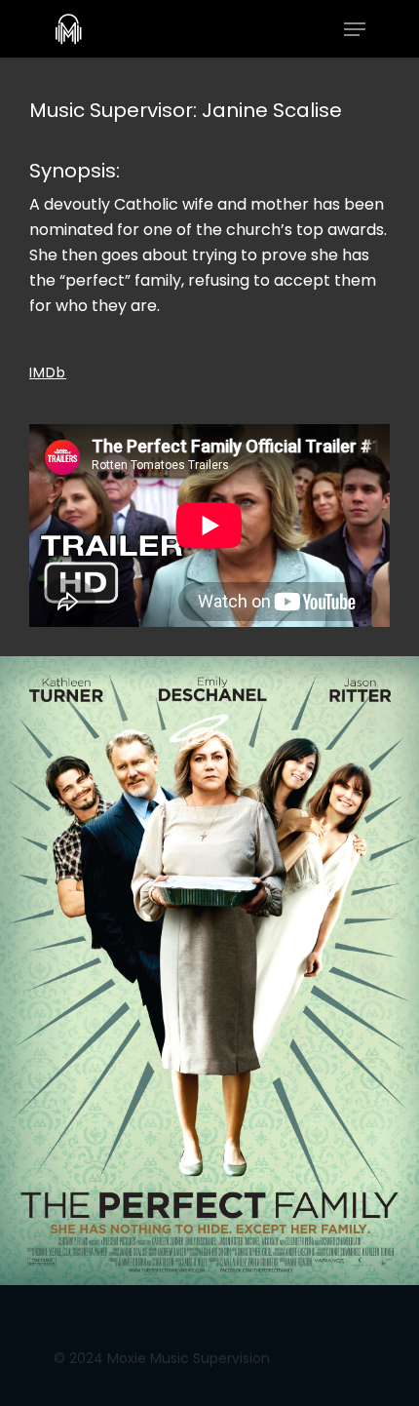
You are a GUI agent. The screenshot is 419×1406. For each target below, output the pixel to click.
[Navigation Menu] (354, 29)
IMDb (47, 372)
